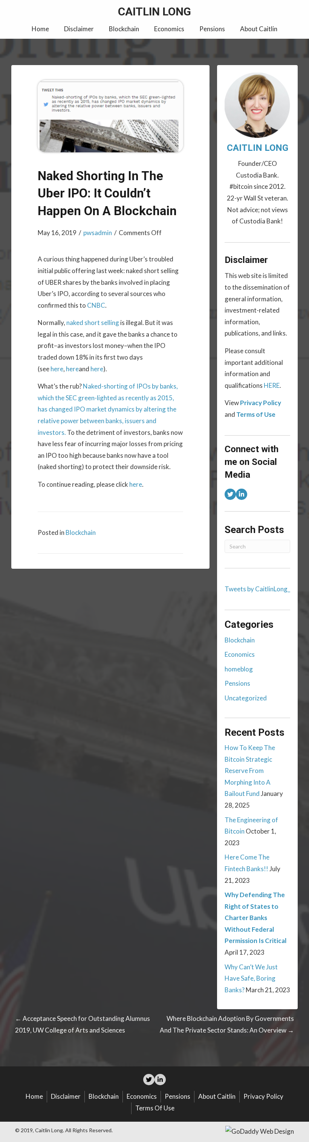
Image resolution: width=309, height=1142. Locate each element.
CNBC (96, 305)
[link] (40, 29)
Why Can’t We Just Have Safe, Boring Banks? (251, 978)
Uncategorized (246, 698)
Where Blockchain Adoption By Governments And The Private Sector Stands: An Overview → (227, 1024)
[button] (230, 494)
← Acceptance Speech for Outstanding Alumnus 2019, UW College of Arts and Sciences (82, 1024)
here (56, 369)
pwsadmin (97, 233)
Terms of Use (154, 1108)
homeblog (239, 669)
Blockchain (81, 532)
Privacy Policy (263, 1096)
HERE (272, 385)
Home (34, 1096)
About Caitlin (217, 1096)
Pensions (237, 683)
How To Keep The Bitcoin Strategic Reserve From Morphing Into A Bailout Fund (250, 770)
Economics (240, 654)
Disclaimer (66, 1096)
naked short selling (92, 323)
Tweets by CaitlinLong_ (257, 589)
